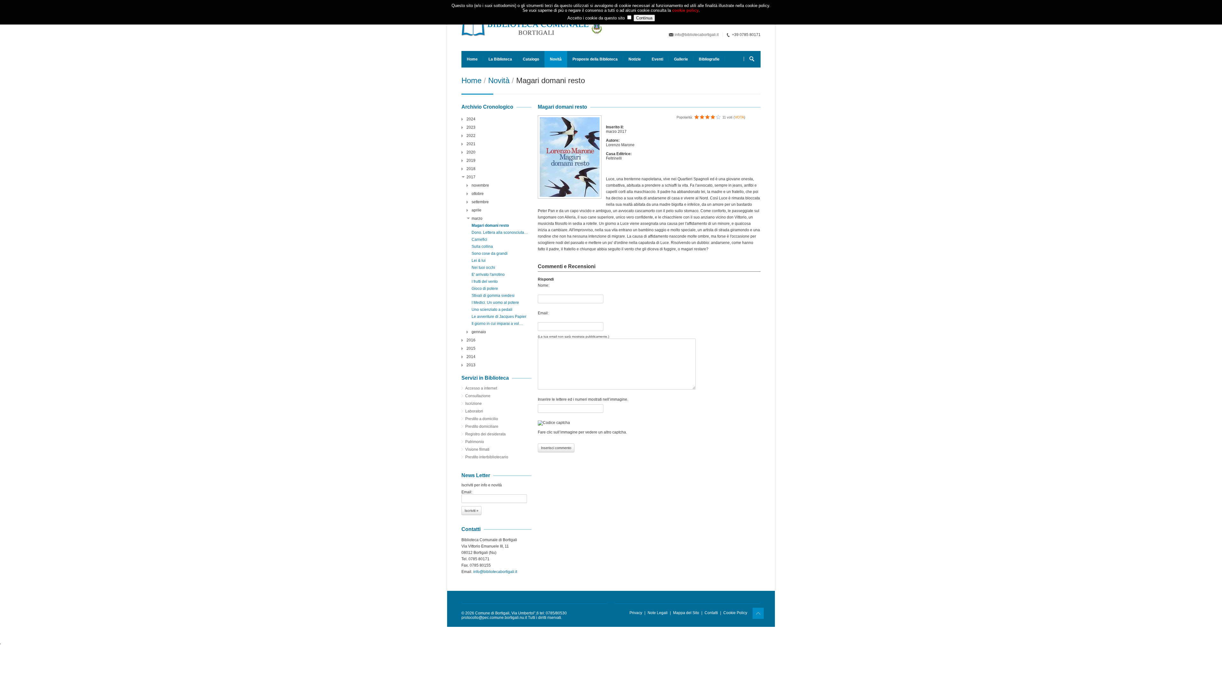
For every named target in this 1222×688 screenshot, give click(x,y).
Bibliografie (709, 59)
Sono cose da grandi (490, 253)
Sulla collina (482, 246)
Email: (543, 313)
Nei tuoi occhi (483, 267)
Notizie (635, 59)
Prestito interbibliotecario (486, 457)
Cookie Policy (735, 613)
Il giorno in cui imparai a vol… (497, 323)
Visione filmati (477, 449)
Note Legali (658, 613)
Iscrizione (473, 403)
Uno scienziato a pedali (492, 309)
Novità (556, 59)
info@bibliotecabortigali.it (697, 34)
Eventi (657, 59)
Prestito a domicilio (481, 419)
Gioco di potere (485, 288)
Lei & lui (479, 260)
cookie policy (685, 10)
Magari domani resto (490, 225)
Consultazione (477, 396)
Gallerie (681, 59)
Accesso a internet (481, 388)
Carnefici (479, 239)
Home (472, 59)
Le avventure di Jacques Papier (499, 316)
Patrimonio (474, 442)
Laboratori (474, 411)
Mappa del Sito (686, 613)
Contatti (711, 613)
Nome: (543, 285)
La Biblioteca (500, 59)
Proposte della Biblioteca (595, 59)
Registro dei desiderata (485, 434)
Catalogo (531, 59)
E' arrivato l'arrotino (488, 274)
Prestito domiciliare (481, 426)
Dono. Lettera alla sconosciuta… (500, 232)
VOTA (739, 117)
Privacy (635, 613)
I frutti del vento (485, 281)
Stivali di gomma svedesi (493, 295)
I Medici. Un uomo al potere (495, 302)
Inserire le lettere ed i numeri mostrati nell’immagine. (583, 399)
